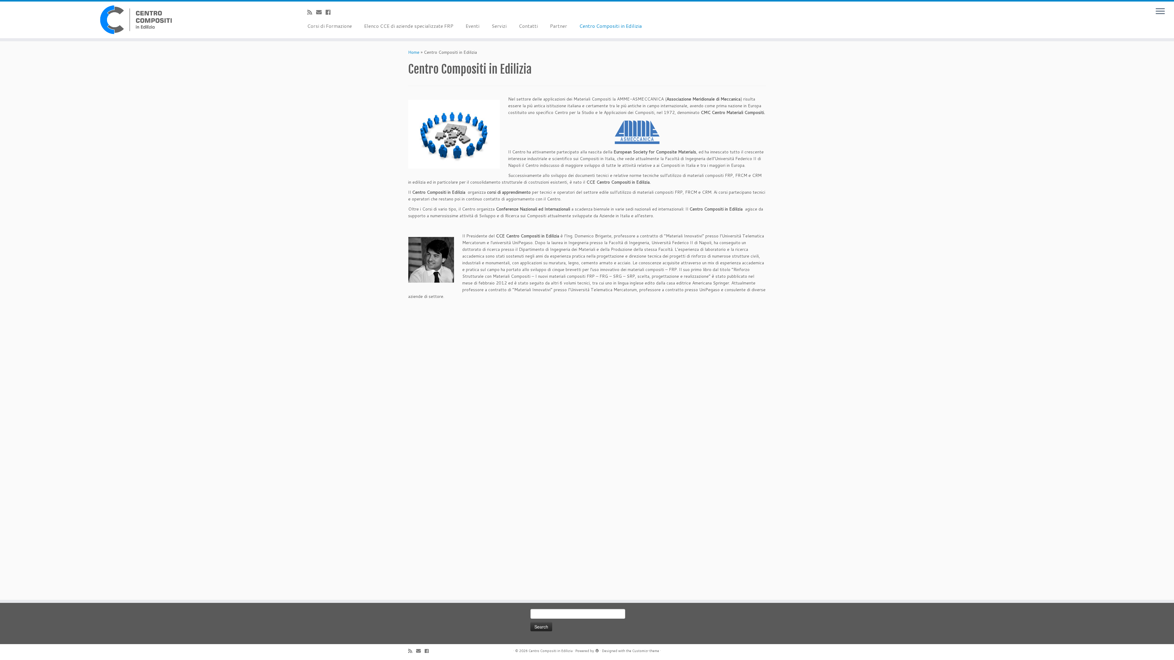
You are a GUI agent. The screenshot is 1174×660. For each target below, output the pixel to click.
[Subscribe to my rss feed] (311, 12)
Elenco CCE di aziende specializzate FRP (408, 25)
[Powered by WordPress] (597, 649)
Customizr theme (645, 650)
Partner (558, 25)
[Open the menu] (1160, 11)
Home (413, 52)
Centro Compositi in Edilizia (610, 25)
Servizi (499, 25)
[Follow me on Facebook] (330, 12)
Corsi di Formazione (329, 25)
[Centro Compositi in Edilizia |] (135, 20)
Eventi (472, 25)
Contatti (528, 25)
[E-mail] (321, 12)
